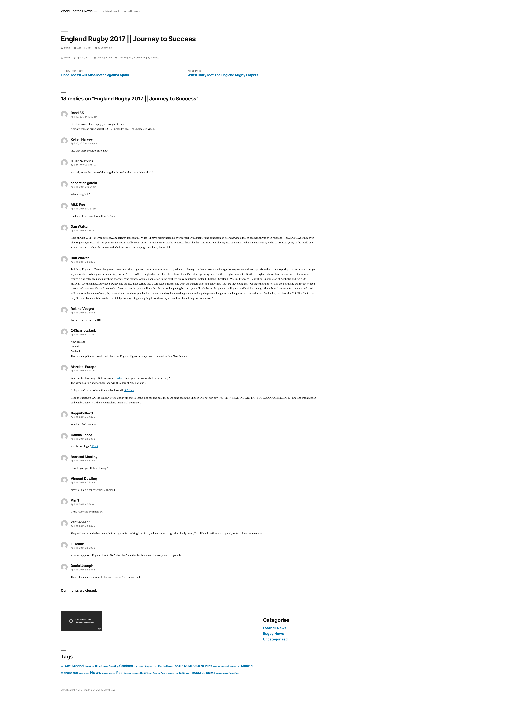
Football (163, 666)
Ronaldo (127, 673)
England (128, 57)
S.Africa (119, 378)
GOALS (179, 666)
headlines (191, 666)
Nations (86, 673)
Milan (81, 673)
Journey (138, 57)
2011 (62, 666)
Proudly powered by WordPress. (99, 690)
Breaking (113, 666)
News (95, 672)
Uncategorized (104, 57)
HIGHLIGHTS (205, 666)
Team (182, 672)
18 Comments (105, 47)
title (187, 673)
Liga (238, 666)
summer (171, 673)
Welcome (219, 673)
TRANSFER (197, 673)
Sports (164, 673)
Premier (112, 673)
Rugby (146, 57)
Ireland (221, 666)
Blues (98, 666)
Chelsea (126, 666)
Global (171, 666)
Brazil (105, 666)
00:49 (95, 446)
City (135, 666)
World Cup (233, 673)
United (210, 673)
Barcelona (89, 666)
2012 (68, 666)
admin (67, 47)
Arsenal (77, 666)
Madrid (247, 666)
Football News (274, 628)
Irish (226, 666)
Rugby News (273, 634)
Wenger (226, 673)
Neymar (105, 673)
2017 (120, 57)
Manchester (69, 673)
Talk (176, 673)
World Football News (77, 11)
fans (156, 666)
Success (155, 57)
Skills (150, 673)
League (232, 666)
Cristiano (141, 666)
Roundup (136, 673)
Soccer (156, 673)
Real (119, 673)
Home (215, 666)
